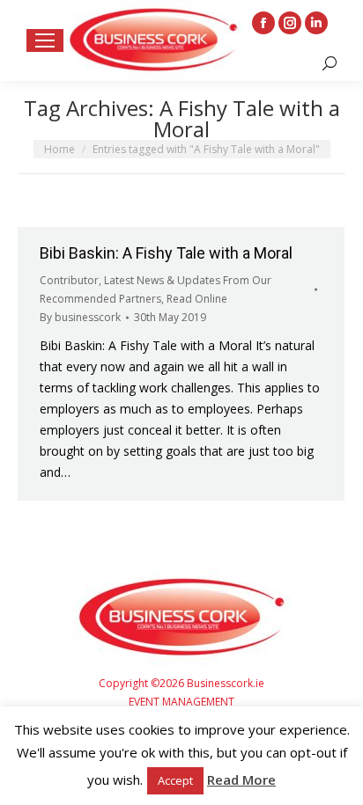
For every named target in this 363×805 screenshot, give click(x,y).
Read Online (197, 298)
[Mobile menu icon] (44, 40)
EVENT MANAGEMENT (181, 701)
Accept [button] (175, 780)
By (80, 317)
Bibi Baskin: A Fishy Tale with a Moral (166, 253)
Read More (241, 779)
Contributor (69, 280)
